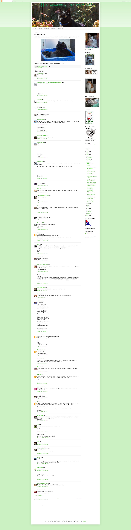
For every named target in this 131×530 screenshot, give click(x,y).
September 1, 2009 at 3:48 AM (42, 453)
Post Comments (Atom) (43, 499)
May (88, 206)
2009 (88, 154)
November (89, 157)
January (89, 213)
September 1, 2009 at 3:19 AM (42, 444)
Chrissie (38, 401)
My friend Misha (90, 173)
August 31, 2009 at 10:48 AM (42, 191)
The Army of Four (40, 142)
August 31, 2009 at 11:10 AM (42, 219)
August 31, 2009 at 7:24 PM (42, 371)
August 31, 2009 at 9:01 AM (42, 131)
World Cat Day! (90, 188)
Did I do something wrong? (90, 192)
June (88, 205)
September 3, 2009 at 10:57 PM (43, 493)
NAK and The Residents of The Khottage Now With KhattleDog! (49, 82)
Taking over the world (91, 179)
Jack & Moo (39, 300)
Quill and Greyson (40, 188)
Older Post (79, 497)
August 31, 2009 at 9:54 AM (42, 178)
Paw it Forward (90, 198)
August (88, 162)
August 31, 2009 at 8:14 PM (42, 391)
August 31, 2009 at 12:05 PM (42, 271)
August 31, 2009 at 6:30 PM (42, 363)
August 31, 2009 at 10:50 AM (42, 202)
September (89, 160)
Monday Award (90, 174)
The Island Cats (40, 467)
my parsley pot (39, 67)
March (88, 210)
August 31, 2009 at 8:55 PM (42, 398)
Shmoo (38, 205)
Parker (38, 395)
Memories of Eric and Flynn (42, 483)
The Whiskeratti (40, 490)
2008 (88, 215)
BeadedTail (39, 99)
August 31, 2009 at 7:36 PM (42, 383)
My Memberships (61, 28)
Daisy (38, 441)
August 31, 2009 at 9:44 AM (42, 157)
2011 (88, 151)
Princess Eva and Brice (41, 135)
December (89, 156)
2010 (88, 153)
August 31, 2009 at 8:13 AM (42, 109)
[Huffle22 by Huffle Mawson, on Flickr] (57, 60)
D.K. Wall (39, 106)
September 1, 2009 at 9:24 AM (42, 470)
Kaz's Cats (39, 374)
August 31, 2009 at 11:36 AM (42, 253)
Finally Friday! (90, 168)
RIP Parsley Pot (90, 163)
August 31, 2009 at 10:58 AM (42, 212)
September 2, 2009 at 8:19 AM (42, 486)
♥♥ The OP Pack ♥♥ (40, 73)
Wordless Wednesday (91, 171)
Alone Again (89, 187)
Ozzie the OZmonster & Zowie (43, 195)
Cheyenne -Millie (40, 294)
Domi (38, 424)
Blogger (84, 521)
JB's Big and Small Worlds (42, 448)
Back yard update (90, 201)
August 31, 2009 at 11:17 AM (42, 229)
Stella (38, 244)
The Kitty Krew (40, 161)
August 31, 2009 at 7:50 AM (42, 78)
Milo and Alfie (39, 358)
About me (40, 28)
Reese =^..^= (39, 215)
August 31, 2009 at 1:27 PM (42, 290)
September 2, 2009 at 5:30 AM (42, 479)
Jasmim (38, 182)
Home (34, 28)
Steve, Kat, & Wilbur (41, 222)
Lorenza (38, 256)
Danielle (38, 457)
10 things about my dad (91, 180)
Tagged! (88, 165)
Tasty (88, 170)
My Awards (53, 28)
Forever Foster (40, 387)
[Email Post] (49, 66)
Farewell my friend (90, 200)
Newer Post (36, 497)
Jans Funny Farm (40, 119)
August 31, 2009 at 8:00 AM (42, 95)
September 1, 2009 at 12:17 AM (43, 437)
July (88, 203)
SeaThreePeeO (40, 349)
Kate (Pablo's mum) (41, 287)
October (89, 159)
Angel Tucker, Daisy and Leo (42, 264)
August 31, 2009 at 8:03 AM (42, 102)
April (88, 208)
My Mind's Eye (40, 415)
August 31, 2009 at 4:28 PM (42, 346)
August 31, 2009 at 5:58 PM (42, 355)
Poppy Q (38, 366)
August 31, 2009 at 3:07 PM (42, 297)
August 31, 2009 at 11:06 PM (42, 431)
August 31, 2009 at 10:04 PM (42, 411)
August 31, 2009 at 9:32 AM (42, 138)
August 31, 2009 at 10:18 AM (42, 185)
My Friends (46, 28)
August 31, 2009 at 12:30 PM (42, 283)
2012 (88, 149)
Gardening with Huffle (91, 185)
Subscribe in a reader (89, 237)
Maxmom (39, 335)
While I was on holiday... (91, 182)
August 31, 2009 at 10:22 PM (42, 420)
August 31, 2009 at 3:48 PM (42, 331)
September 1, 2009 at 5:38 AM (42, 463)
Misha (38, 112)
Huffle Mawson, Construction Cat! (91, 196)
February (89, 211)
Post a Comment (39, 495)
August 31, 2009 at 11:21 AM (42, 240)
